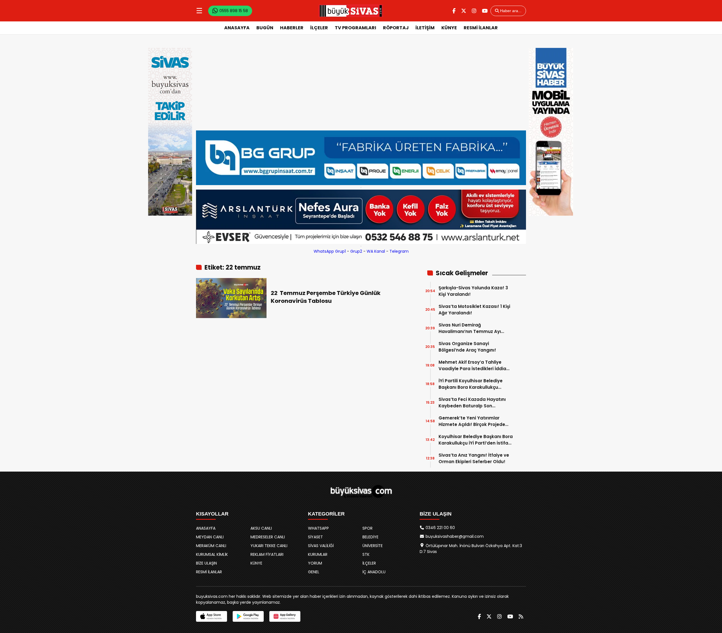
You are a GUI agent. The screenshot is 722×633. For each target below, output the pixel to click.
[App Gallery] (284, 616)
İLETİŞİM (425, 28)
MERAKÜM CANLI (211, 545)
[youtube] (485, 11)
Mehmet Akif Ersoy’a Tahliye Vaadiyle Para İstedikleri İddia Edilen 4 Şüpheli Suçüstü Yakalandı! (472, 365)
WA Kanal (376, 251)
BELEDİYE (370, 537)
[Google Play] (248, 616)
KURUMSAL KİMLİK (212, 554)
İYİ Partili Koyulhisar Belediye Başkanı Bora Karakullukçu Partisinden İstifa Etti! (471, 384)
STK (365, 554)
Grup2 (356, 251)
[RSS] (521, 616)
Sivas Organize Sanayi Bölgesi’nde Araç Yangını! (467, 347)
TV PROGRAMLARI (355, 28)
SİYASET (315, 537)
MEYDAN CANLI (210, 537)
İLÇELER (319, 28)
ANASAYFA (237, 28)
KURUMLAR (317, 554)
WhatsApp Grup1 (330, 251)
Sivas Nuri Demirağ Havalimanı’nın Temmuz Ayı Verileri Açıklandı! (470, 328)
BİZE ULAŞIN (206, 563)
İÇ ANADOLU (374, 572)
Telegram (399, 251)
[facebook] (453, 11)
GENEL (313, 572)
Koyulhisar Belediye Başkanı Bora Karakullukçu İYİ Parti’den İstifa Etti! (476, 440)
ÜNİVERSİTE (372, 545)
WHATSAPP (318, 528)
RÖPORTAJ (396, 28)
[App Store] (211, 616)
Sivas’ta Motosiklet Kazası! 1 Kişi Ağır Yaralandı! (474, 309)
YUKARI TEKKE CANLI (268, 545)
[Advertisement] (361, 88)
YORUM (315, 563)
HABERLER (291, 28)
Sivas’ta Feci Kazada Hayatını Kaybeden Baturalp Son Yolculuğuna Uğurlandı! (472, 402)
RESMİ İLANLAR (481, 28)
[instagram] (474, 11)
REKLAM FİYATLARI (266, 554)
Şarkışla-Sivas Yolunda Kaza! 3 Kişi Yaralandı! (473, 291)
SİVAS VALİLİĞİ (321, 545)
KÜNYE (449, 28)
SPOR (367, 528)
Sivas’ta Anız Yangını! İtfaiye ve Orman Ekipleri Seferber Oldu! (474, 458)
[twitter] (463, 11)
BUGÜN (264, 28)
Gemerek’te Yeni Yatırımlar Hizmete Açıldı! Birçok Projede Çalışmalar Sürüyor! (472, 421)
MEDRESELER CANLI (267, 537)
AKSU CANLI (261, 528)
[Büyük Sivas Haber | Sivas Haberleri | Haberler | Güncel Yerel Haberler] (350, 10)
